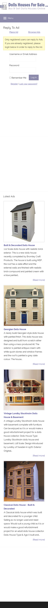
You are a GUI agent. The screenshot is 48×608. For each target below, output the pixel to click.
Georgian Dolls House (15, 329)
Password (14, 65)
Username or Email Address (23, 54)
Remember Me (18, 78)
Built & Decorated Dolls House (19, 245)
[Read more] (39, 280)
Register (14, 84)
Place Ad (13, 32)
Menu (10, 18)
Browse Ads (34, 32)
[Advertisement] (24, 109)
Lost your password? (28, 84)
